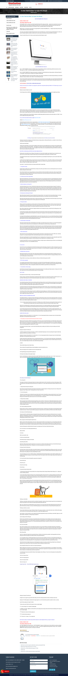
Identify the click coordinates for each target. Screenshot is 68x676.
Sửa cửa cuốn (9, 25)
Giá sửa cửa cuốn (11, 7)
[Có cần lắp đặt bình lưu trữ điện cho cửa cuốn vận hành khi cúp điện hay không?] (8, 57)
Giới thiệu (21, 7)
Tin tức (30, 7)
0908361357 (40, 4)
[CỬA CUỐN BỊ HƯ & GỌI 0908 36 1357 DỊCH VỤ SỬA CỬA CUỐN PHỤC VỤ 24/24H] (8, 62)
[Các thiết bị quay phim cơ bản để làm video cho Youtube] (8, 79)
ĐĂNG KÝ (33, 671)
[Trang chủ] (7, 7)
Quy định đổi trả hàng (53, 665)
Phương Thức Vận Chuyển (53, 666)
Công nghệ (16, 7)
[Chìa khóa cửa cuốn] (15, 4)
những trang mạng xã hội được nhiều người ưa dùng (14, 75)
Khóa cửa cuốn (9, 18)
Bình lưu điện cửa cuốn (10, 33)
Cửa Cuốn (8, 31)
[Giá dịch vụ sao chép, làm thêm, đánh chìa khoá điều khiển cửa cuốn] (8, 44)
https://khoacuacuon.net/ (27, 119)
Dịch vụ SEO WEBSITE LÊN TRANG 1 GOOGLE (55, 662)
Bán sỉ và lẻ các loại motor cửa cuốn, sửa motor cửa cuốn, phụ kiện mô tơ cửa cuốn (12, 28)
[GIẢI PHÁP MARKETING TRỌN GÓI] (8, 72)
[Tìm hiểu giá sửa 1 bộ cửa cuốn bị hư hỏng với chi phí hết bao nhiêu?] (8, 39)
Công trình (26, 7)
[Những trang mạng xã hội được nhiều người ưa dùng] (8, 75)
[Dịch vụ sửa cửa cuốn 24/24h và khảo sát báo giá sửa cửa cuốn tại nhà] (8, 52)
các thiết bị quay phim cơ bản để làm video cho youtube (14, 79)
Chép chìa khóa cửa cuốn (11, 20)
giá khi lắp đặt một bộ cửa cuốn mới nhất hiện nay (14, 49)
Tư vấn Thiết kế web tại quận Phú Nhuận (31, 16)
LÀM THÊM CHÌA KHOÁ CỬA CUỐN (44, 122)
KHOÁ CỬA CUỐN (37, 117)
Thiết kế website (34, 12)
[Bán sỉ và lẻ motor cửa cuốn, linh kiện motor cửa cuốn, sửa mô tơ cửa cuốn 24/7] (8, 67)
